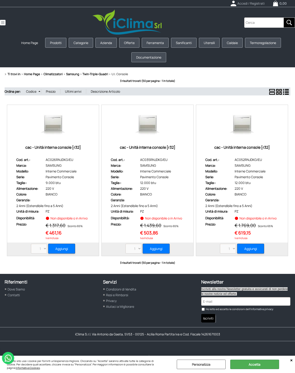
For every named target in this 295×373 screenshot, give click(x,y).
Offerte (129, 43)
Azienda (106, 43)
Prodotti (56, 43)
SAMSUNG (54, 165)
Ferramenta (155, 43)
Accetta (254, 364)
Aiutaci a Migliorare (120, 306)
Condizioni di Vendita (121, 289)
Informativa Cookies (28, 368)
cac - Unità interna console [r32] (53, 147)
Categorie (81, 43)
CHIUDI (291, 360)
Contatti (14, 295)
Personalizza (201, 364)
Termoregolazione (263, 43)
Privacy (111, 301)
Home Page (29, 43)
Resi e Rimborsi (117, 295)
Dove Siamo (16, 289)
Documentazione (148, 57)
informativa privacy (262, 309)
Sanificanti (184, 43)
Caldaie (232, 43)
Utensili (209, 43)
